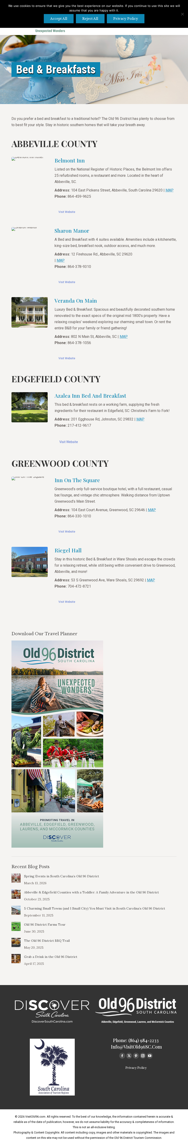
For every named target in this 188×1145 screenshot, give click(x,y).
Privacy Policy (136, 1068)
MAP (170, 190)
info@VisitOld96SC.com (136, 1047)
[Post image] (16, 878)
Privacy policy (125, 19)
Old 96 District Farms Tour (45, 924)
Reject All (90, 19)
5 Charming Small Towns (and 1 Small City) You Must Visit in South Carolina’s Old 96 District (94, 908)
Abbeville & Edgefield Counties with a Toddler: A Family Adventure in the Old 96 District (91, 892)
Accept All (58, 19)
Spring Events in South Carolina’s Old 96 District (61, 876)
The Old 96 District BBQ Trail (47, 941)
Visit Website (66, 212)
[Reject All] (182, 14)
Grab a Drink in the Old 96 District (50, 957)
